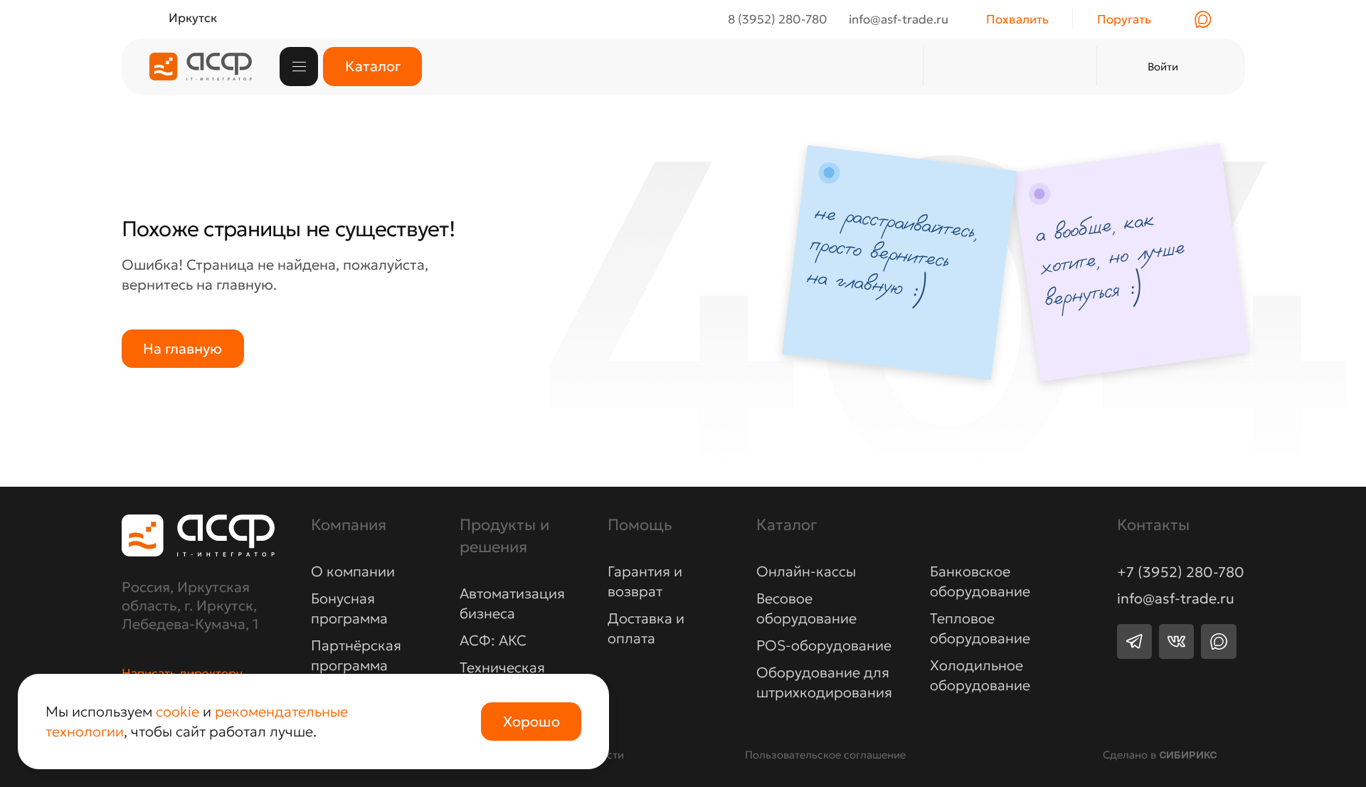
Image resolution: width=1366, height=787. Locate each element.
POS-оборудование (823, 645)
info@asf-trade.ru (1175, 598)
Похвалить (1017, 19)
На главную (182, 348)
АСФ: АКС (493, 640)
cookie (177, 711)
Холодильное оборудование (980, 675)
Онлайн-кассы (806, 571)
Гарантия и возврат (645, 581)
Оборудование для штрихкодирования (824, 682)
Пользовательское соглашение (825, 754)
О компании (353, 571)
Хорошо (531, 721)
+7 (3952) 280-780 (1180, 572)
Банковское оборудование (980, 581)
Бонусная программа (349, 608)
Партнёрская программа (356, 655)
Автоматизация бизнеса (512, 603)
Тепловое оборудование (980, 628)
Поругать (1124, 19)
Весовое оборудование (806, 608)
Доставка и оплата (646, 628)
